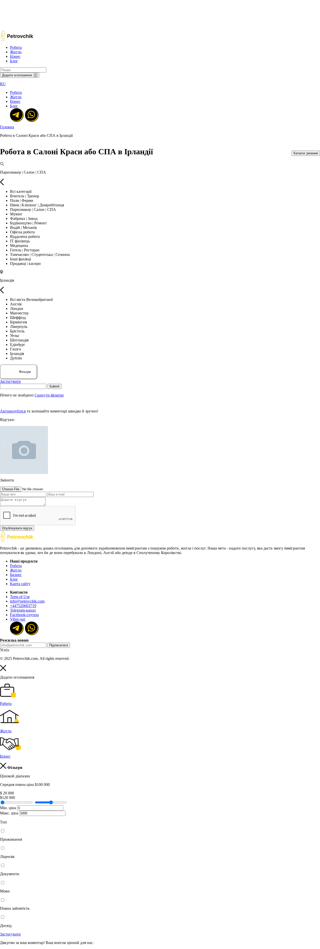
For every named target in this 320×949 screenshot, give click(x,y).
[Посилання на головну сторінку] (16, 541)
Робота (16, 47)
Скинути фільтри (49, 395)
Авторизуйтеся (13, 411)
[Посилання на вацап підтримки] (31, 114)
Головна (7, 127)
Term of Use (20, 597)
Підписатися (58, 645)
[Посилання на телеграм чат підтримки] (16, 114)
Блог (14, 61)
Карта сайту (20, 584)
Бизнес (16, 575)
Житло (16, 52)
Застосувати (10, 381)
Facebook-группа (24, 615)
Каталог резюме (306, 153)
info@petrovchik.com (27, 601)
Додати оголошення (17, 75)
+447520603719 (23, 606)
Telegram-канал (23, 610)
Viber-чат (18, 619)
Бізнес (15, 56)
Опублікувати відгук (17, 528)
